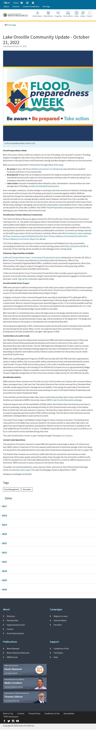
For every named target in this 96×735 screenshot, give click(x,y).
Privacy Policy (34, 713)
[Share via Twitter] (27, 2)
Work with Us (68, 16)
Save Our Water (60, 620)
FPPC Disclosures (11, 716)
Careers (10, 629)
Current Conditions (31, 6)
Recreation (27, 489)
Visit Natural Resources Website (14, 687)
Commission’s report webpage (78, 233)
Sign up (21, 279)
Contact (16, 6)
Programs (58, 16)
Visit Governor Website (11, 673)
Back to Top (8, 713)
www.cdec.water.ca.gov (21, 470)
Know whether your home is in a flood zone (44, 169)
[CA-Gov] (7, 3)
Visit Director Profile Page (12, 701)
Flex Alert (58, 625)
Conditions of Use (61, 648)
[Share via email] (33, 2)
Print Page (11, 25)
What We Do (48, 16)
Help (56, 657)
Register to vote (61, 616)
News (76, 16)
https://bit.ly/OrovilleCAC (75, 246)
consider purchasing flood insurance (43, 186)
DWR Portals (12, 657)
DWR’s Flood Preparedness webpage (56, 207)
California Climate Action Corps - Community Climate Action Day (30, 257)
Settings (46, 6)
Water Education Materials (18, 652)
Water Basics (37, 16)
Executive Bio (12, 620)
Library (83, 16)
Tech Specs (58, 652)
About (6, 6)
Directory (11, 616)
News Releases (13, 648)
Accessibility (69, 713)
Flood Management (11, 489)
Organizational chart (16, 625)
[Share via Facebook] (22, 2)
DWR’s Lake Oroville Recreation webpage (64, 400)
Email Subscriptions (15, 633)
